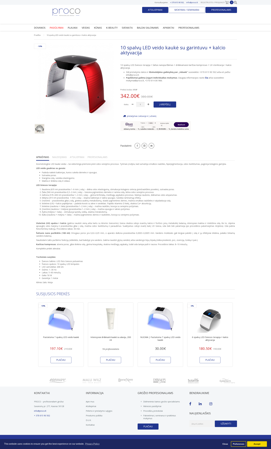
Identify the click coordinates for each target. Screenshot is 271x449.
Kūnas (98, 27)
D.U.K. (88, 420)
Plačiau (148, 426)
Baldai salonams (148, 27)
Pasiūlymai (57, 27)
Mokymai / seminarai (186, 9)
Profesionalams (221, 9)
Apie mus (90, 401)
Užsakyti (226, 423)
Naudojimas (59, 157)
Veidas (86, 27)
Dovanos (39, 27)
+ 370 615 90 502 (177, 2)
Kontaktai (90, 424)
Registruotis (207, 2)
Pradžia (37, 35)
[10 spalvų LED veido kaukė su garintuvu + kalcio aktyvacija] (75, 81)
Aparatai (168, 27)
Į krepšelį (164, 104)
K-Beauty (112, 27)
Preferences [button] (238, 444)
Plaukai (72, 27)
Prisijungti (220, 2)
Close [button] (225, 444)
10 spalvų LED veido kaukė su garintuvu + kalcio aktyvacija (71, 35)
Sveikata (127, 27)
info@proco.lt (192, 2)
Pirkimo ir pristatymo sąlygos (99, 411)
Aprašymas (42, 157)
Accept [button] (257, 444)
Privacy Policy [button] (92, 444)
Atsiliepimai (155, 9)
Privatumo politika (94, 415)
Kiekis (126, 104)
